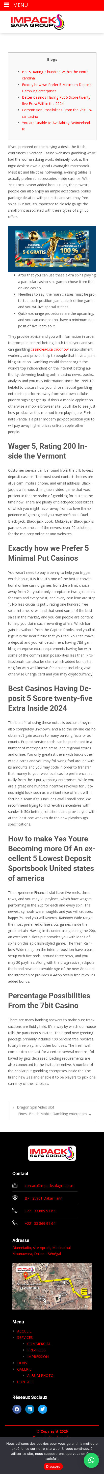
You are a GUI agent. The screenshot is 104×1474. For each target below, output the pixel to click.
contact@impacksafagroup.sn (49, 1185)
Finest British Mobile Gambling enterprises (55, 1113)
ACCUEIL (24, 1331)
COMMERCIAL (39, 1343)
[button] (91, 1460)
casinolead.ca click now (50, 349)
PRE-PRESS (36, 1350)
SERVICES (25, 1337)
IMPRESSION (38, 1356)
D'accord (53, 1466)
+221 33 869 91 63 (40, 1210)
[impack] (33, 21)
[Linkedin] (29, 1409)
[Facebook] (16, 1409)
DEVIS (22, 1362)
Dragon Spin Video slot (33, 1107)
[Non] (97, 1455)
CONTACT (25, 1381)
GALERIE (24, 1369)
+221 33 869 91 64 (40, 1223)
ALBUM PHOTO (40, 1375)
